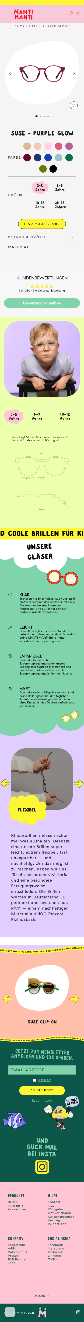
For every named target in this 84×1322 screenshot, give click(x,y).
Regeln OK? (44, 1080)
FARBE (14, 157)
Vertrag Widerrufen (57, 1222)
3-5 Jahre (40, 187)
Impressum (16, 1245)
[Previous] (10, 73)
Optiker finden (59, 1213)
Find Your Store (42, 224)
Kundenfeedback (61, 1216)
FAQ (51, 1205)
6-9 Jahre (60, 187)
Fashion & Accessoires (17, 1207)
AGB (11, 1248)
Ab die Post (42, 1090)
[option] (42, 837)
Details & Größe (27, 237)
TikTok (53, 1259)
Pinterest (55, 1252)
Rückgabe (55, 1209)
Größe (16, 195)
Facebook (55, 1245)
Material (18, 247)
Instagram (56, 1248)
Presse (13, 1255)
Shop (20, 26)
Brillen (13, 1202)
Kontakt (54, 1202)
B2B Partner (17, 1259)
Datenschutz (18, 1252)
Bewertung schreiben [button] (42, 303)
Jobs (11, 1263)
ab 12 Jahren (60, 205)
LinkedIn (54, 1255)
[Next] (74, 73)
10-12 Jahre (40, 205)
